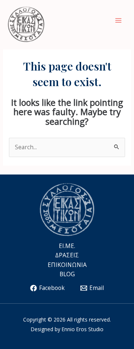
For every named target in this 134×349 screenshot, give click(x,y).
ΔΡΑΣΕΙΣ (67, 255)
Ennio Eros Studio (82, 329)
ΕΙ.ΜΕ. (67, 246)
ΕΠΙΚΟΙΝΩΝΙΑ (67, 265)
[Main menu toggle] (119, 20)
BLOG (67, 274)
